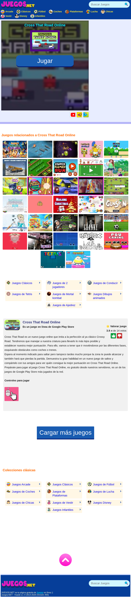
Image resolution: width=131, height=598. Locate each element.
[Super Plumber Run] (65, 167)
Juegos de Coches (23, 491)
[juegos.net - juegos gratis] (18, 584)
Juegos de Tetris (22, 294)
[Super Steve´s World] (116, 149)
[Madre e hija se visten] (116, 167)
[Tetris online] (53, 259)
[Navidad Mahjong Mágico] (65, 204)
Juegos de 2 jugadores (60, 285)
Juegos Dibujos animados (102, 296)
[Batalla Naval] (40, 149)
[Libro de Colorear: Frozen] (15, 222)
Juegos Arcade (21, 484)
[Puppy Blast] (40, 222)
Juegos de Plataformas (59, 493)
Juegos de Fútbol (103, 484)
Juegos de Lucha (103, 491)
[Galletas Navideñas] (91, 167)
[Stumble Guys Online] (78, 259)
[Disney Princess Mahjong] (15, 149)
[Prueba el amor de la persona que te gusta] (15, 241)
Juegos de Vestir (62, 502)
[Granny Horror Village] (91, 222)
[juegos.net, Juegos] (18, 4)
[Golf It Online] (40, 167)
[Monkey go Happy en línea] (65, 186)
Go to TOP (65, 559)
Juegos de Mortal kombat (63, 296)
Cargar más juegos (65, 432)
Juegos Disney (102, 502)
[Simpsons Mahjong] (91, 149)
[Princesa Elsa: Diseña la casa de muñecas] (15, 204)
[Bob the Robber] (65, 222)
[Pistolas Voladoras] (116, 204)
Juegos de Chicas (23, 502)
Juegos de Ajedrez (63, 305)
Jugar (45, 60)
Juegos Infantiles (62, 509)
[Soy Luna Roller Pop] (91, 204)
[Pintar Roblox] (91, 241)
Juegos (40, 592)
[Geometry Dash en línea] (65, 241)
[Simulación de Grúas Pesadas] (15, 167)
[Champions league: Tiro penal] (116, 222)
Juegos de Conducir (105, 283)
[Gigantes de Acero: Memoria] (40, 241)
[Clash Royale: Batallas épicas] (116, 186)
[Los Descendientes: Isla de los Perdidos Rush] (65, 149)
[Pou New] (40, 204)
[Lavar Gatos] (15, 186)
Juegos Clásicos (22, 283)
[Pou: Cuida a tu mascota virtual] (116, 241)
